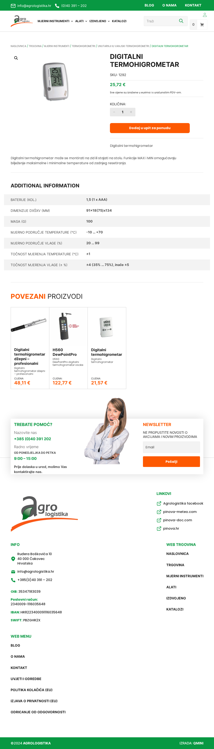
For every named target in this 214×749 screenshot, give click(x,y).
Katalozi (119, 21)
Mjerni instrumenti (53, 21)
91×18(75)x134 (99, 210)
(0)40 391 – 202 (74, 6)
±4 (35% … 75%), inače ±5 (107, 265)
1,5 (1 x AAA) (96, 199)
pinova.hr (171, 528)
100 (89, 221)
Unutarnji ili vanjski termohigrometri (123, 46)
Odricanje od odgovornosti (38, 712)
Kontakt (193, 5)
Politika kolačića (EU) (32, 690)
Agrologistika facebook (183, 503)
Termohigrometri (83, 46)
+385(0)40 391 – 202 (34, 579)
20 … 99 (92, 243)
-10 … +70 (94, 232)
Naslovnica (18, 46)
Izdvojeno (97, 21)
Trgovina (35, 46)
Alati (79, 21)
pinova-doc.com (177, 520)
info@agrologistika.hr (34, 6)
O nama (169, 5)
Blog (149, 5)
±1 (88, 254)
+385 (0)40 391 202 (32, 439)
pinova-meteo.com (180, 511)
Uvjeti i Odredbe (26, 679)
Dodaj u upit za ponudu (150, 128)
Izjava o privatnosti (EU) (34, 701)
